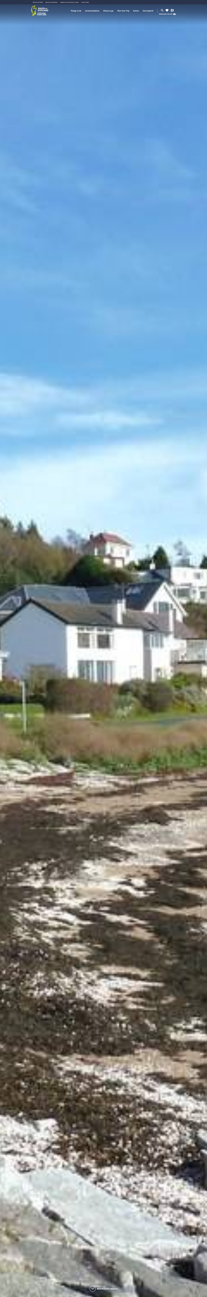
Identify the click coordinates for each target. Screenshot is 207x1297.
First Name (97, 648)
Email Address (99, 639)
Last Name (97, 656)
